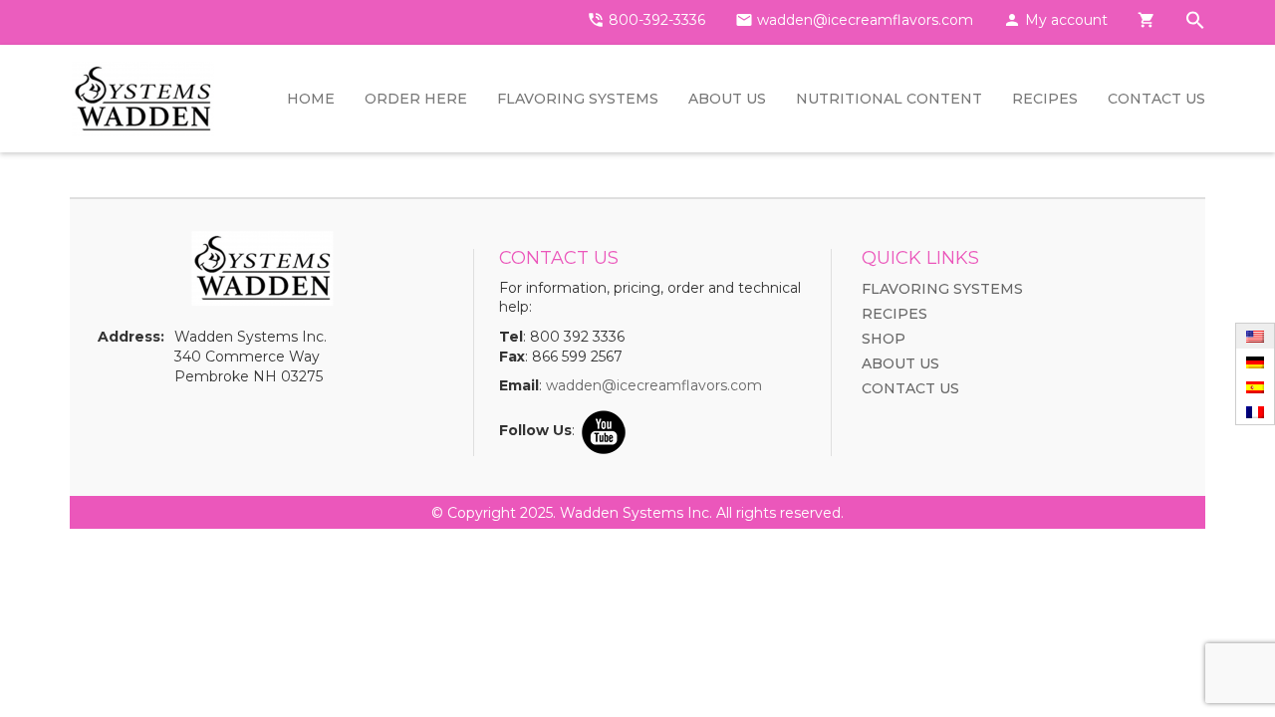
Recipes (1045, 99)
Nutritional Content (889, 99)
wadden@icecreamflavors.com (654, 385)
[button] (1195, 22)
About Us (727, 99)
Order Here (416, 99)
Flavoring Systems (577, 99)
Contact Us (1156, 99)
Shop (883, 339)
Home (311, 99)
